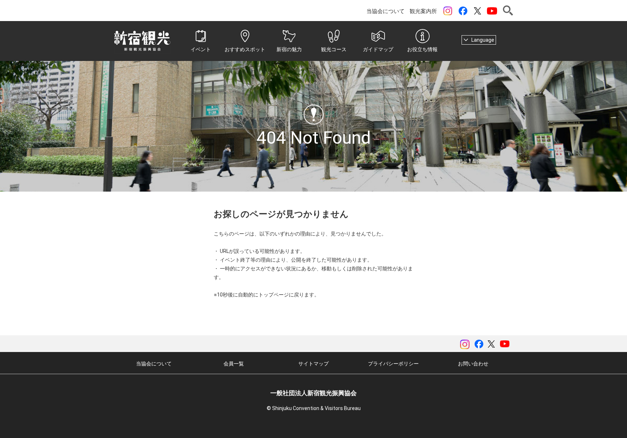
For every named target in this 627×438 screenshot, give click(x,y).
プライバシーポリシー (393, 364)
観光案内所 (423, 11)
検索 (508, 10)
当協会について (385, 11)
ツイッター (477, 11)
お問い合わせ (473, 364)
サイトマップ (313, 364)
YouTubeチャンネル (492, 11)
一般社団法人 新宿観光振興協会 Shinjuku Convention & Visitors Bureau (142, 41)
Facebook (463, 11)
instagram (447, 11)
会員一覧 (234, 364)
